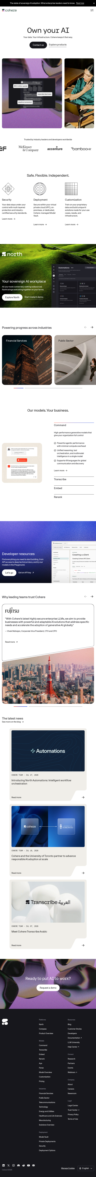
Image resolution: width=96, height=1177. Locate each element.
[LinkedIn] (3, 1165)
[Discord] (18, 1165)
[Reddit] (23, 1165)
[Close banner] (94, 3)
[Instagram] (13, 1165)
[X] (8, 1165)
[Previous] (86, 328)
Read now (80, 3)
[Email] (33, 1165)
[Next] (92, 328)
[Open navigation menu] (92, 10)
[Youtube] (28, 1165)
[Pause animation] (57, 123)
